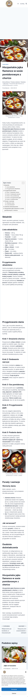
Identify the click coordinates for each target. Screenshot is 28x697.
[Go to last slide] (4, 660)
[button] (26, 672)
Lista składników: (11, 187)
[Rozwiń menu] (18, 4)
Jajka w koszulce (10, 666)
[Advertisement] (14, 22)
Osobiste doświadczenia (11, 206)
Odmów (14, 693)
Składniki (6, 185)
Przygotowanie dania (10, 190)
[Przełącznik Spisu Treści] (22, 183)
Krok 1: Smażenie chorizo (13, 192)
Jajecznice (5, 64)
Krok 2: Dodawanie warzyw (13, 194)
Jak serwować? (11, 204)
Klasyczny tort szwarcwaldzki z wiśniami (21, 630)
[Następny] (24, 660)
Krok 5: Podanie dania (12, 199)
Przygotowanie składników (13, 188)
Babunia (7, 88)
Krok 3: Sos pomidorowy (13, 195)
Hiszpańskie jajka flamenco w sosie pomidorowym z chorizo (14, 209)
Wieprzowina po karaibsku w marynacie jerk (6, 630)
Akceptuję (14, 689)
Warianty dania (10, 203)
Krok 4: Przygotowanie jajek (14, 197)
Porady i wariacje (9, 201)
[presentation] (14, 654)
